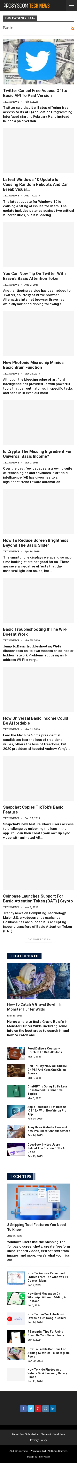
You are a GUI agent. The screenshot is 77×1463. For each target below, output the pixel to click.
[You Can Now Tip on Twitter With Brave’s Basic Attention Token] (38, 244)
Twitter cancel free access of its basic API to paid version (35, 93)
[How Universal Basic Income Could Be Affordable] (38, 689)
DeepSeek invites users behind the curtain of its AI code (46, 1148)
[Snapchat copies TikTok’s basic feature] (38, 778)
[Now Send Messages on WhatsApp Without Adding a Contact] (16, 1298)
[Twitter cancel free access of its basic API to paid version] (38, 61)
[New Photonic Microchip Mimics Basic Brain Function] (38, 333)
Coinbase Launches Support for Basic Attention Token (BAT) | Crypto (38, 898)
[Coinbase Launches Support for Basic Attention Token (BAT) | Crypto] (38, 867)
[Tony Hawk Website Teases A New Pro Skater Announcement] (16, 1131)
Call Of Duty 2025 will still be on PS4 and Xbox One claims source (47, 1069)
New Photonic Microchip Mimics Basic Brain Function (33, 365)
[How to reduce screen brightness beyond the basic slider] (38, 511)
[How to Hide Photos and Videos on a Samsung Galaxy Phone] (16, 1374)
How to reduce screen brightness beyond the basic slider (36, 543)
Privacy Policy (38, 1440)
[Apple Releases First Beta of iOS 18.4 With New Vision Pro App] (16, 1111)
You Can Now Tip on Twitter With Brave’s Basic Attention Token (34, 276)
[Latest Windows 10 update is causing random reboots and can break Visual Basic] (38, 150)
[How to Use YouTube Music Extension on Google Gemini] (16, 1319)
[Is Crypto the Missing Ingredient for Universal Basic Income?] (38, 422)
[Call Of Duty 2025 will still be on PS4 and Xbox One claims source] (16, 1070)
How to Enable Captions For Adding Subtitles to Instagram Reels (49, 1353)
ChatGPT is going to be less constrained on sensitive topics (48, 1090)
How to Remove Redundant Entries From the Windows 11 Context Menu (48, 1277)
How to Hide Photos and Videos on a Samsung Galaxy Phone (47, 1373)
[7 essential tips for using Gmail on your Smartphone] (16, 1336)
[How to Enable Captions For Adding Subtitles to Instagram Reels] (16, 1353)
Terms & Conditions (53, 1434)
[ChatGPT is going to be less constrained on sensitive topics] (16, 1091)
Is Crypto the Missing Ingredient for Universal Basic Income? (37, 454)
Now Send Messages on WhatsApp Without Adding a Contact (47, 1297)
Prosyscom (44, 1456)
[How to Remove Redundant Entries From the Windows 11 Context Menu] (16, 1278)
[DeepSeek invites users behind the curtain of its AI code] (16, 1149)
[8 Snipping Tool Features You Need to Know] (38, 1202)
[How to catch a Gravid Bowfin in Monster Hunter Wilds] (38, 981)
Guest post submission (25, 1434)
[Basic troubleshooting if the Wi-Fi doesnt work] (38, 600)
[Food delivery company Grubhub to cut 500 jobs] (16, 1053)
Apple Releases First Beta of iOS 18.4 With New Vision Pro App (47, 1110)
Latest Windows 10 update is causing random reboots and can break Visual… (36, 184)
